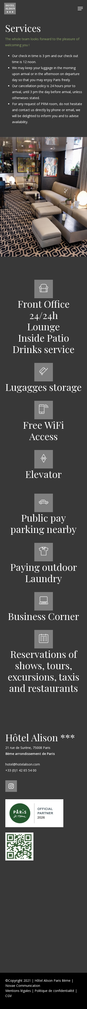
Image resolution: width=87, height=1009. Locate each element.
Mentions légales (18, 990)
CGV (8, 996)
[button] (80, 8)
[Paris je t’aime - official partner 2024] (34, 829)
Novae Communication (22, 985)
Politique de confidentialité (54, 990)
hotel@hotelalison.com (22, 764)
